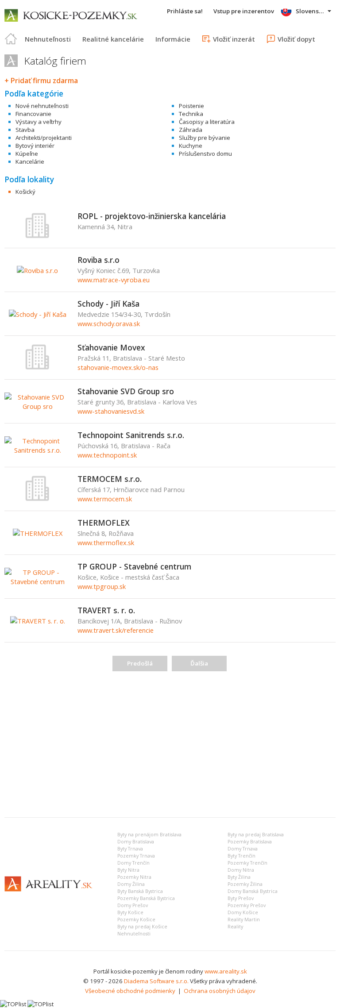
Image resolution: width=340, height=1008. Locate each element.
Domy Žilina (131, 884)
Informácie (172, 39)
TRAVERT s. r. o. (106, 610)
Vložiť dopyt (296, 39)
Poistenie (191, 106)
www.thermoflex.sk (105, 542)
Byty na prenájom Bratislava (149, 834)
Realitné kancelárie (113, 39)
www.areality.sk (226, 971)
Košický (25, 192)
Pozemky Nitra (134, 877)
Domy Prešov (132, 905)
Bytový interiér (34, 146)
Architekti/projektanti (43, 138)
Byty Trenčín (241, 856)
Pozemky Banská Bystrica (146, 898)
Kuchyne (190, 146)
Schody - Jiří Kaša (108, 303)
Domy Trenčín (133, 863)
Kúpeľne (26, 154)
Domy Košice (243, 912)
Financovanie (33, 114)
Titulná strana (11, 39)
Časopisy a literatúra (207, 122)
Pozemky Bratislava (250, 842)
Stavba (25, 130)
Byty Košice (130, 912)
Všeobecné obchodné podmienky (130, 991)
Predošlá (140, 663)
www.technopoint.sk (107, 454)
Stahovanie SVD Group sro (125, 391)
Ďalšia (199, 663)
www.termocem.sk (104, 498)
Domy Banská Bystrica (253, 891)
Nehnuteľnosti (48, 39)
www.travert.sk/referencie (115, 630)
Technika (191, 114)
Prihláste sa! (185, 11)
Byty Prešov (241, 898)
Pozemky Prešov (247, 905)
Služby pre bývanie (204, 138)
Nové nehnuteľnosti (42, 106)
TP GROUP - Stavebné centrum (134, 566)
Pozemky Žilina (245, 884)
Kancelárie (29, 161)
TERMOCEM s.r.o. (109, 479)
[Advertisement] (170, 744)
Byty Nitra (128, 870)
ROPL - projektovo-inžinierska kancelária (151, 216)
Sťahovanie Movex (111, 347)
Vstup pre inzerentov (243, 11)
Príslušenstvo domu (205, 154)
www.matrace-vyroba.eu (113, 279)
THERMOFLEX (103, 522)
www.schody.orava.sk (108, 323)
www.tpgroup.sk (101, 586)
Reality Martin (244, 919)
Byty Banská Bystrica (140, 891)
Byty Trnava (130, 849)
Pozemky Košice (136, 919)
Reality (235, 926)
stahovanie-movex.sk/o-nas (117, 367)
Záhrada (190, 130)
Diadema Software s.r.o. (156, 981)
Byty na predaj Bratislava (256, 834)
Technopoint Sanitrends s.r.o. (130, 435)
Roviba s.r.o (98, 260)
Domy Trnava (243, 849)
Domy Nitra (241, 870)
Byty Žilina (239, 877)
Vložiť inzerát (234, 39)
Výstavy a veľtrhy (38, 122)
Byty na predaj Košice (142, 926)
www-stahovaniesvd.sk (110, 411)
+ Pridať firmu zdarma (41, 80)
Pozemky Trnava (136, 856)
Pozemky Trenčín (247, 863)
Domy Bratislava (135, 842)
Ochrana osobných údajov (219, 991)
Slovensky (310, 11)
